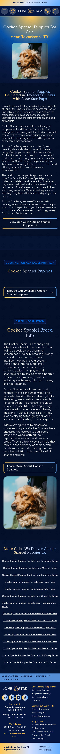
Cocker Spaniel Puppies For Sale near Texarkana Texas (30, 561)
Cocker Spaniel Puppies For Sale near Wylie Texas (30, 627)
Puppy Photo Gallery (41, 693)
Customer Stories (40, 697)
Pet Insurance (38, 728)
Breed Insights (38, 712)
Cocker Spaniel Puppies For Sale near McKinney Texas (30, 655)
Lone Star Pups (10, 675)
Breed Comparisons (41, 716)
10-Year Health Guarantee (44, 724)
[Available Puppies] (12, 11)
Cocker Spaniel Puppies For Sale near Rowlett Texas (30, 648)
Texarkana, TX (43, 675)
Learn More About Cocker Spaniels (25, 467)
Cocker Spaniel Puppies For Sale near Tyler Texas (30, 589)
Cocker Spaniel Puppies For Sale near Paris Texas (30, 582)
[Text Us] (55, 11)
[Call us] (47, 11)
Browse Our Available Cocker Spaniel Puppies (27, 292)
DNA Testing (38, 738)
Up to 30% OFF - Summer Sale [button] (30, 2)
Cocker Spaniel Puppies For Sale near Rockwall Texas (30, 613)
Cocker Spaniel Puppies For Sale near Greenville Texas (30, 596)
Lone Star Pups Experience (44, 687)
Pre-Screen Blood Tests (42, 731)
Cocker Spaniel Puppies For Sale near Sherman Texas (30, 641)
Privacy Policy (45, 750)
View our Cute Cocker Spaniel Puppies (30, 223)
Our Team (36, 700)
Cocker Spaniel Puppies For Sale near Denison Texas (30, 620)
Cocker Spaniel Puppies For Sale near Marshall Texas (30, 568)
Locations (26, 675)
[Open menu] (4, 11)
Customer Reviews (40, 690)
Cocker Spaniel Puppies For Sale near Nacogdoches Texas (29, 605)
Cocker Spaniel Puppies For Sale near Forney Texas (30, 634)
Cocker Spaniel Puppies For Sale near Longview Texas (30, 575)
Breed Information (40, 709)
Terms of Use (45, 747)
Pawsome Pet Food (41, 735)
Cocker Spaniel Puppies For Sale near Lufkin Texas (30, 662)
